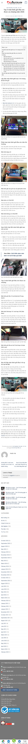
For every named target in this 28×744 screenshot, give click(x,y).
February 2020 (5, 652)
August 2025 (4, 546)
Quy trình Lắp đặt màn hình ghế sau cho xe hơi (13, 63)
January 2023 (4, 603)
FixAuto (3, 435)
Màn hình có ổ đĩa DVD (9, 59)
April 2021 (3, 632)
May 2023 (3, 592)
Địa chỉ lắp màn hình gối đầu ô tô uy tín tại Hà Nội (13, 74)
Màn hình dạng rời (7, 56)
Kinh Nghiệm (9, 7)
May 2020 (3, 643)
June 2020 (4, 640)
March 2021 (4, 635)
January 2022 (4, 609)
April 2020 (3, 646)
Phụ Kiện (15, 7)
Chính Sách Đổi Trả (5, 703)
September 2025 (5, 543)
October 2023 (5, 577)
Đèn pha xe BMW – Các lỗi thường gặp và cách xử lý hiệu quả (16, 498)
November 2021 (5, 612)
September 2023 (5, 580)
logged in (12, 475)
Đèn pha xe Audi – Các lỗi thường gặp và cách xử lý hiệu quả (16, 493)
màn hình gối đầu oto (16, 447)
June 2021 (4, 626)
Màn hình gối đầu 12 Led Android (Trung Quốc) (14, 66)
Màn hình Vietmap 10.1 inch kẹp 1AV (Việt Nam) (14, 68)
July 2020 (3, 637)
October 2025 (5, 540)
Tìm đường (3, 743)
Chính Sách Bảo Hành (6, 701)
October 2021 (5, 615)
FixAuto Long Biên (7, 667)
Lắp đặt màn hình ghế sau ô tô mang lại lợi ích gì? (13, 50)
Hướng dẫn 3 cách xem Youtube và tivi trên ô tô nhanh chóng (7, 464)
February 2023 (5, 600)
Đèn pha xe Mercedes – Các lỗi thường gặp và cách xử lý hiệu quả (16, 503)
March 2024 (4, 563)
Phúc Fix (20, 16)
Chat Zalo (8, 743)
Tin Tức (20, 7)
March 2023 (4, 597)
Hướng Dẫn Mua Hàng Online (8, 699)
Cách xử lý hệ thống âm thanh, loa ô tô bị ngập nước (16, 507)
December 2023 (5, 572)
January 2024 (4, 569)
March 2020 (4, 649)
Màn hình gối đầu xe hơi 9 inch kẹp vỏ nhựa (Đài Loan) (14, 70)
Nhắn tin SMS (24, 743)
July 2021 (3, 623)
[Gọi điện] (14, 741)
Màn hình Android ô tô (8, 103)
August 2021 (4, 620)
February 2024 (5, 566)
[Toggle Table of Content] (23, 47)
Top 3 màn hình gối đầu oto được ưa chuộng (13, 65)
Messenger (19, 743)
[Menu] (2, 2)
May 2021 (3, 629)
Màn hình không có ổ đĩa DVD (10, 61)
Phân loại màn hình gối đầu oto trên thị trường (12, 54)
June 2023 (4, 589)
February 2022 (5, 606)
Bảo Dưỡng (4, 517)
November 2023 (5, 575)
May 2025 (3, 549)
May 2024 (3, 560)
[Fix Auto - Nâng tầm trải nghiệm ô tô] (14, 2)
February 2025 (5, 552)
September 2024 (5, 557)
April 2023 (3, 595)
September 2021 (5, 617)
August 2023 (4, 583)
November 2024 (5, 555)
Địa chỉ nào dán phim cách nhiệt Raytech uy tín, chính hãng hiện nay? (20, 464)
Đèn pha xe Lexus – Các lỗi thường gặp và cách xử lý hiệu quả (16, 488)
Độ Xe (2, 520)
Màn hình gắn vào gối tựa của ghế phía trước (14, 58)
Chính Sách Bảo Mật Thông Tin (8, 705)
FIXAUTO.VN (4, 523)
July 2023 (3, 586)
